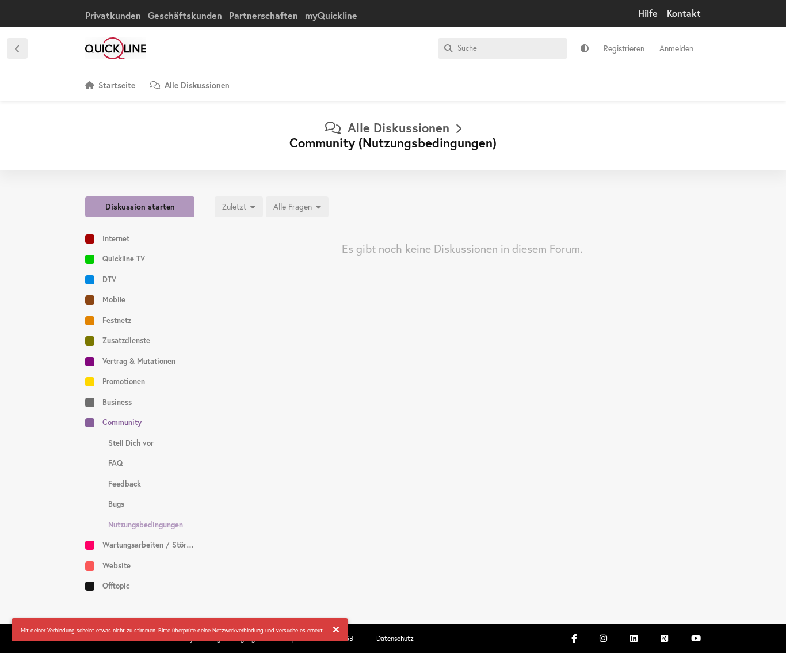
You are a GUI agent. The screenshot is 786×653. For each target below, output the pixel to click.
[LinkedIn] (634, 638)
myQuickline (331, 15)
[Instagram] (603, 638)
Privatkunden (113, 15)
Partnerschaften (263, 15)
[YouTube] (696, 638)
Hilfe (648, 13)
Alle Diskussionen (398, 127)
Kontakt (684, 13)
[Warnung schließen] (336, 630)
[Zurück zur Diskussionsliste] (17, 48)
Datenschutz (395, 638)
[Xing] (664, 638)
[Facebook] (574, 638)
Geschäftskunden (185, 15)
